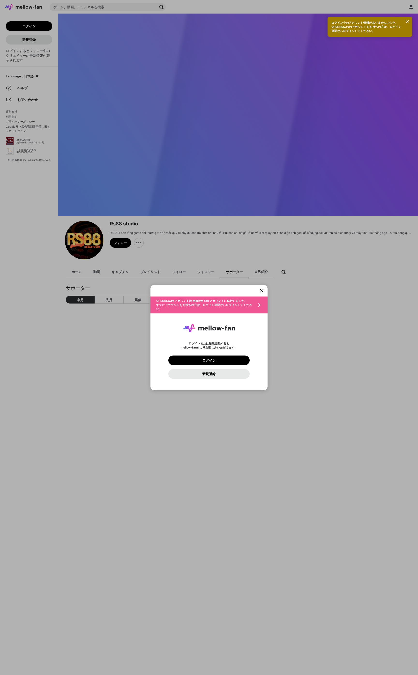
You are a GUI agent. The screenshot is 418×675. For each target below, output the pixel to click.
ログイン (209, 360)
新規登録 (209, 374)
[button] (209, 305)
